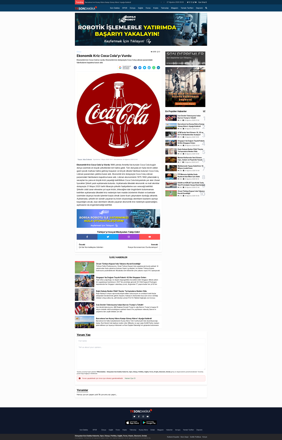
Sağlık (140, 8)
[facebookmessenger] (140, 67)
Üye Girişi (201, 2)
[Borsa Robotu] (118, 218)
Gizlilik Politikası (195, 437)
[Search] (206, 8)
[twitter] (144, 67)
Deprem (199, 8)
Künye (204, 437)
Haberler (169, 430)
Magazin (174, 8)
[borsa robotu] (141, 29)
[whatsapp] (153, 67)
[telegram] (149, 67)
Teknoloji (164, 8)
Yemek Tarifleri (187, 8)
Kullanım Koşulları (173, 437)
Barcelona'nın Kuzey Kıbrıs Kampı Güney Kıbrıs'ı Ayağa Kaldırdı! (108, 2)
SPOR (124, 8)
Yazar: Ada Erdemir (85, 159)
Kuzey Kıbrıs (143, 430)
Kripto (155, 8)
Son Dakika (115, 8)
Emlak (153, 430)
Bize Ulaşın (185, 437)
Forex (148, 8)
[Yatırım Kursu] (185, 87)
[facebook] (135, 67)
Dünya (132, 8)
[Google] (132, 422)
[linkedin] (158, 67)
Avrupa (177, 430)
